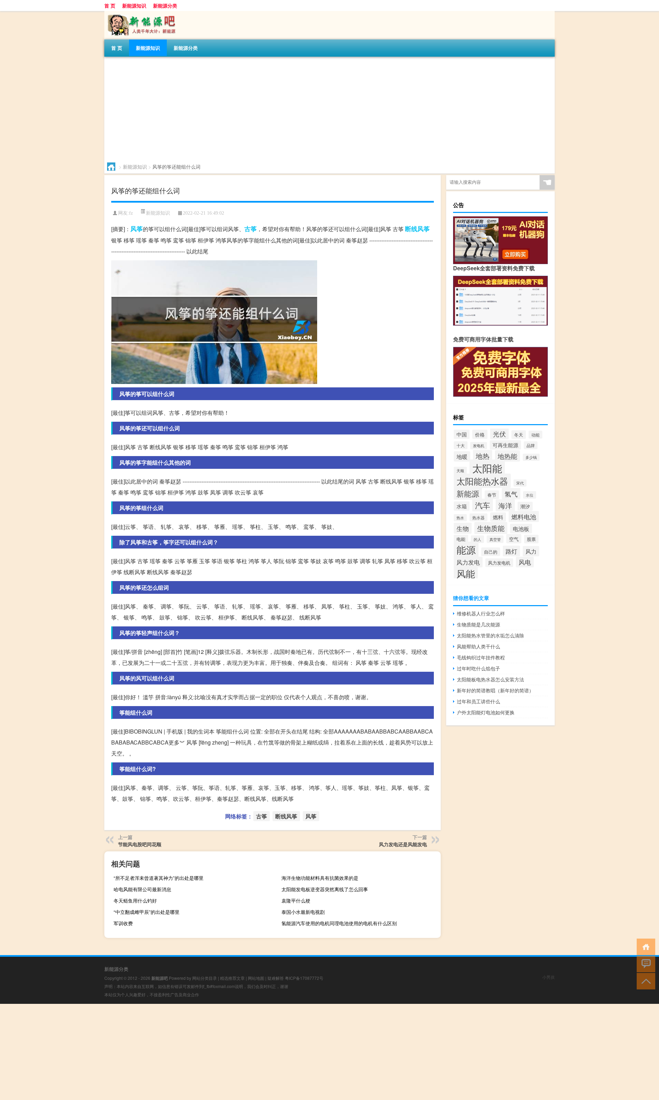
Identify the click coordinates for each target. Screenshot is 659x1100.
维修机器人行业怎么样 (481, 613)
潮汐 (525, 506)
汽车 (482, 505)
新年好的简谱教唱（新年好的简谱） (495, 690)
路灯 (511, 551)
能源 (466, 549)
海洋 (505, 505)
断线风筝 (417, 228)
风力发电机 (499, 562)
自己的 (490, 551)
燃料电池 (523, 516)
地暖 (461, 456)
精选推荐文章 (232, 978)
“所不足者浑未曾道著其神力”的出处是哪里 (159, 877)
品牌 (531, 445)
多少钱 (531, 457)
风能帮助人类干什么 (478, 646)
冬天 (518, 434)
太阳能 (487, 468)
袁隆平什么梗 (295, 900)
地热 (482, 456)
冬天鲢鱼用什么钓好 (135, 900)
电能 (460, 539)
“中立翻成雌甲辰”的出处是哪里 (147, 911)
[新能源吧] (140, 13)
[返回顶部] (644, 980)
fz (131, 213)
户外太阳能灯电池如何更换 (486, 712)
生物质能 (491, 528)
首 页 (109, 5)
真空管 (495, 539)
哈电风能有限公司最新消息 (142, 889)
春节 (491, 494)
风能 (465, 573)
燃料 (498, 517)
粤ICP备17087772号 (304, 978)
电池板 (521, 528)
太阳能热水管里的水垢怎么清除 (490, 635)
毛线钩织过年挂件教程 (481, 657)
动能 (535, 435)
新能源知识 (134, 5)
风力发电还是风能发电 (403, 844)
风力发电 (468, 562)
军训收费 (123, 923)
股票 (531, 539)
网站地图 (256, 978)
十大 (460, 445)
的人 (477, 539)
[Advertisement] (310, 108)
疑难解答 (275, 978)
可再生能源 (505, 445)
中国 (461, 434)
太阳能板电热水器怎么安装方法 (490, 679)
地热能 (507, 456)
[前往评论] (644, 963)
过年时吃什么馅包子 (478, 668)
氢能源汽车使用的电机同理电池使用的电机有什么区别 (339, 923)
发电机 (478, 445)
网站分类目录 (204, 978)
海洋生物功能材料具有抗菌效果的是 (319, 877)
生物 (462, 528)
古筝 (250, 228)
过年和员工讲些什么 (478, 701)
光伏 (499, 433)
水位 (529, 495)
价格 (480, 434)
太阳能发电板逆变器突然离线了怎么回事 (324, 889)
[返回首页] (644, 946)
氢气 (511, 493)
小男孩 (548, 977)
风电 (525, 562)
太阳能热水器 (482, 481)
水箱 (461, 506)
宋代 (520, 483)
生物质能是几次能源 (478, 624)
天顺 (460, 470)
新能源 (467, 493)
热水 (460, 517)
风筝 (136, 228)
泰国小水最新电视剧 (303, 911)
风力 (530, 551)
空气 (514, 538)
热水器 (478, 517)
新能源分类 (165, 5)
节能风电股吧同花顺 (139, 844)
